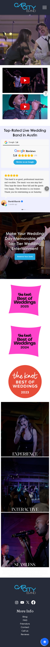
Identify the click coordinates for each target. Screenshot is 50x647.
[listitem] (25, 429)
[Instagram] (17, 602)
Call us (25, 630)
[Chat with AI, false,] (45, 642)
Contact (25, 627)
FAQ (25, 620)
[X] (28, 602)
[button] (45, 62)
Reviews (25, 634)
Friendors (25, 623)
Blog (24, 616)
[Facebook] (33, 602)
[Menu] (44, 7)
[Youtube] (22, 602)
